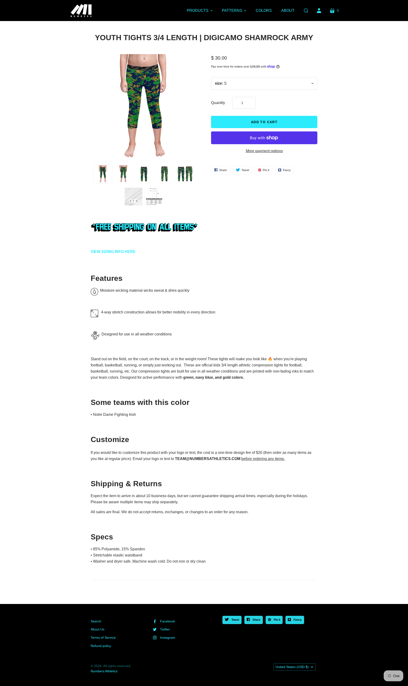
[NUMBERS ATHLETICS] (81, 10)
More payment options (264, 151)
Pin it (276, 619)
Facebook (167, 621)
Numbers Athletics (104, 671)
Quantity (218, 103)
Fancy (297, 619)
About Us (97, 629)
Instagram (167, 637)
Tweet (235, 619)
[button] (199, 11)
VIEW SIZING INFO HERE (113, 252)
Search (96, 621)
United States (292, 667)
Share (256, 619)
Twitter (165, 629)
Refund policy (101, 646)
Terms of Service (103, 637)
